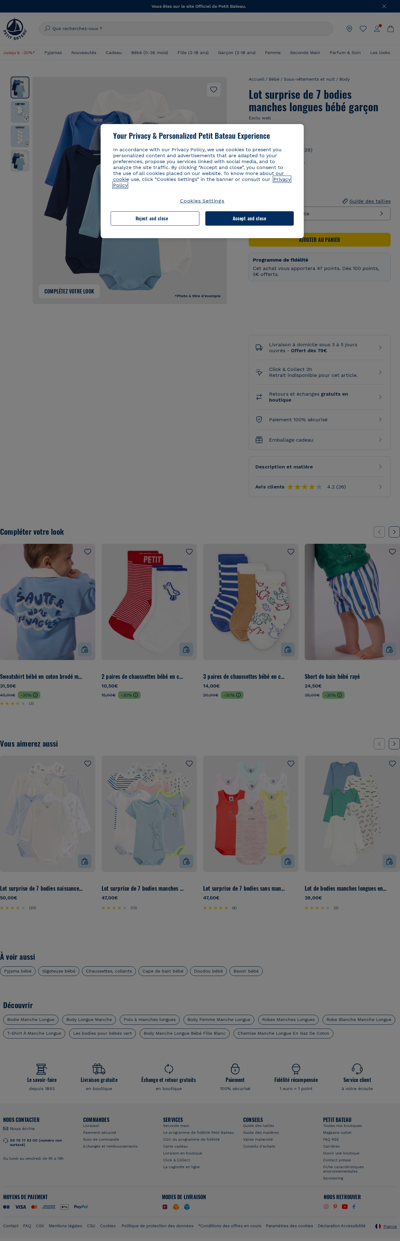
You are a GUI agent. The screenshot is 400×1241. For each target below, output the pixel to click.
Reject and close (152, 218)
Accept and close (249, 218)
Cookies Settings (202, 201)
